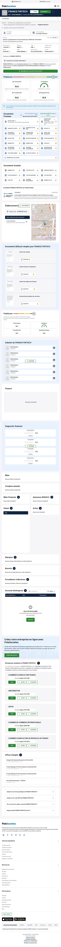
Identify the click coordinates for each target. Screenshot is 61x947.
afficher (31, 446)
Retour (30, 619)
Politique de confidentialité (30, 940)
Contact (4, 897)
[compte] (55, 6)
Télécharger (25, 205)
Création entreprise (7, 847)
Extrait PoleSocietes (7, 852)
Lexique (4, 873)
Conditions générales (30, 939)
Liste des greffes (6, 882)
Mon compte (6, 914)
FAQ (3, 909)
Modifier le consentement (30, 942)
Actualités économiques (8, 869)
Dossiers (4, 871)
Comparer (33, 682)
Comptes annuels (6, 856)
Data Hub (4, 878)
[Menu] (58, 6)
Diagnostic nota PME (7, 858)
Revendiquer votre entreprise (9, 880)
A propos (4, 895)
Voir (12, 682)
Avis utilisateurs (6, 906)
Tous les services (6, 845)
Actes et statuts (6, 849)
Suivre (35, 11)
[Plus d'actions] (53, 11)
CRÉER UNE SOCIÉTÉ (11, 655)
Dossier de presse (6, 904)
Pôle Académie (6, 885)
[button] (30, 19)
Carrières (4, 902)
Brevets (4, 854)
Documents (44, 11)
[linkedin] (54, 348)
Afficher (31, 361)
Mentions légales (30, 937)
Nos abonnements (6, 900)
